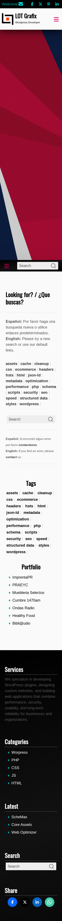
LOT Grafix (26, 15)
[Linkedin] (57, 4)
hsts (29, 506)
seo (28, 539)
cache (27, 493)
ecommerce (27, 499)
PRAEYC (20, 585)
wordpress (16, 552)
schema (13, 532)
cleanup (45, 493)
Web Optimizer (24, 832)
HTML (16, 783)
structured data (20, 545)
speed (41, 539)
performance (17, 525)
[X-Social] (40, 4)
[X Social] (25, 902)
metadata (32, 512)
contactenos (28, 445)
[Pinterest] (48, 4)
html (42, 506)
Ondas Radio (23, 608)
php (37, 525)
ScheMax (19, 817)
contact (11, 457)
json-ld (12, 512)
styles (43, 545)
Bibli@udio (21, 623)
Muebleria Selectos (28, 592)
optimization (17, 519)
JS (13, 775)
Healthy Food (23, 615)
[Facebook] (32, 4)
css (9, 499)
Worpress (19, 752)
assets (12, 493)
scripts (31, 532)
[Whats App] (49, 902)
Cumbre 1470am (26, 600)
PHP (15, 760)
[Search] (53, 266)
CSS (15, 768)
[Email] (21, 4)
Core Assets (21, 824)
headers (13, 506)
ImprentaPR (22, 577)
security (13, 539)
